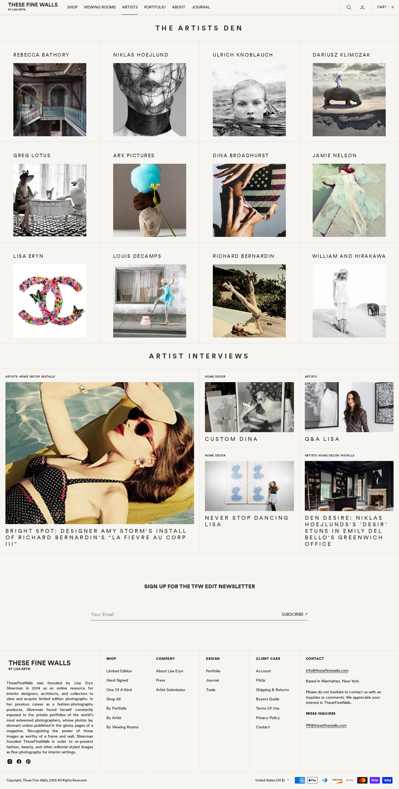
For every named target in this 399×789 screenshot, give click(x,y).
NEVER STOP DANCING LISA (247, 521)
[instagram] (10, 761)
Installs (48, 376)
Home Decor (29, 376)
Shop (72, 7)
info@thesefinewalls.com (327, 670)
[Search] (348, 7)
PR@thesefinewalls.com (326, 725)
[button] (363, 7)
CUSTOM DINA (231, 439)
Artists (11, 376)
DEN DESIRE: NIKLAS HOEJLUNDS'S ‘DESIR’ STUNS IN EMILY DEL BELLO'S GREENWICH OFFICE (346, 531)
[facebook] (19, 761)
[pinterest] (28, 761)
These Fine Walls (35, 780)
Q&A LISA (322, 439)
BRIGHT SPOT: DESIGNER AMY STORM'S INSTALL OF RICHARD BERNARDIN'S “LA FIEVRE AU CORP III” (96, 537)
